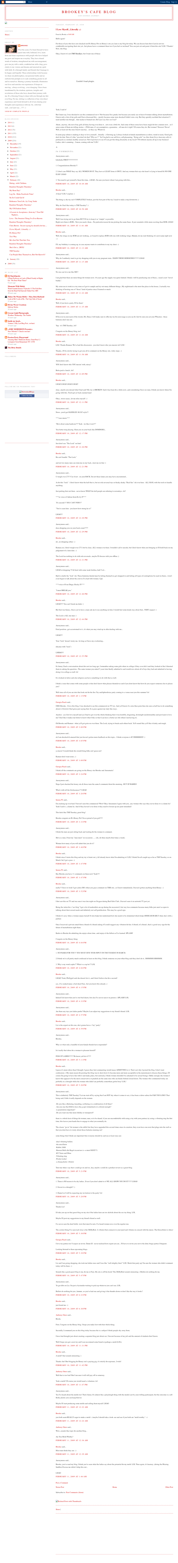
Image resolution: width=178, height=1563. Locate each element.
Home (115, 1487)
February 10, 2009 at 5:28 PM (71, 1196)
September (14, 154)
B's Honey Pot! (15, 233)
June (12, 165)
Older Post (169, 1487)
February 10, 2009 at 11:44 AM (72, 335)
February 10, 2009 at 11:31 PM (72, 1345)
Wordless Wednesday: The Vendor (19, 315)
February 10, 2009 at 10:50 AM (72, 209)
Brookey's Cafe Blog (89, 11)
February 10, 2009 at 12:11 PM (72, 402)
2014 (10, 122)
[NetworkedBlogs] (26, 391)
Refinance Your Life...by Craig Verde (23, 201)
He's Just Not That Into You (19, 240)
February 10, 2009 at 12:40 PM (72, 594)
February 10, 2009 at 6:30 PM (71, 1308)
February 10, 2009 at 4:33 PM (71, 1001)
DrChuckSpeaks (14, 276)
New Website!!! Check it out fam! (19, 331)
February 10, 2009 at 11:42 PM (72, 1365)
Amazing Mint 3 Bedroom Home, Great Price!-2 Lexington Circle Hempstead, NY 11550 (24, 340)
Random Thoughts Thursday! (20, 186)
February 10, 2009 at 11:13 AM (72, 248)
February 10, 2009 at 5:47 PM (71, 1275)
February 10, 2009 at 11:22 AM (72, 293)
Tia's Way (13, 236)
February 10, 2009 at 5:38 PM (71, 1253)
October (13, 151)
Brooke (58, 190)
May (12, 169)
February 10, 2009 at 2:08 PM (71, 727)
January (13, 259)
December (14, 143)
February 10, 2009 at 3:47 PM (71, 863)
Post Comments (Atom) (74, 1492)
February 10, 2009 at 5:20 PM (71, 1085)
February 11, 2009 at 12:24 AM (72, 1421)
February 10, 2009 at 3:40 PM (71, 847)
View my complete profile (17, 111)
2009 (10, 140)
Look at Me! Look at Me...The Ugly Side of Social (25, 299)
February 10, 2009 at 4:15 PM (71, 987)
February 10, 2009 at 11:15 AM (72, 261)
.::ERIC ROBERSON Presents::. (20, 329)
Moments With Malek (16, 286)
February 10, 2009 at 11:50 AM (72, 354)
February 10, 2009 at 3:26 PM (71, 793)
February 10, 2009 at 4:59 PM (71, 1028)
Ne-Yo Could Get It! (16, 197)
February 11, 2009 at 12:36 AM (72, 1440)
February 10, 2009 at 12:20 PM (72, 447)
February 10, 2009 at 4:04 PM (71, 942)
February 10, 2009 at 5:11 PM (71, 1059)
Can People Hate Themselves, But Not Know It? (27, 254)
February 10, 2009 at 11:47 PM (72, 1384)
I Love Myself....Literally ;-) (68, 29)
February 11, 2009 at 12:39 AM (72, 1454)
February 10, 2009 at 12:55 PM (72, 656)
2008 (10, 263)
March (12, 176)
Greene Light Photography (18, 313)
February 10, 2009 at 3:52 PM (71, 891)
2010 (10, 137)
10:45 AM (71, 34)
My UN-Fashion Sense (17, 208)
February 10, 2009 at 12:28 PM (72, 518)
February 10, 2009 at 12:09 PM (72, 374)
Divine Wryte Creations (17, 304)
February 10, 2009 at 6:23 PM (71, 1295)
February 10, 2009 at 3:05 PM (71, 740)
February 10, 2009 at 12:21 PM (72, 466)
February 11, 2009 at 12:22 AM (72, 1407)
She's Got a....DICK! (16, 247)
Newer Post (60, 1487)
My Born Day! (14, 190)
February (13, 180)
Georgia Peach (61, 702)
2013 (10, 126)
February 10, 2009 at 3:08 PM (71, 760)
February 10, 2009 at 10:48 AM (72, 183)
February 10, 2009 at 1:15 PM (71, 696)
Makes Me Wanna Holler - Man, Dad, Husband (26, 296)
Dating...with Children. (18, 183)
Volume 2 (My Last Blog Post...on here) (21, 323)
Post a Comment (62, 1482)
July (12, 162)
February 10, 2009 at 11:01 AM (72, 225)
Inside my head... (14, 321)
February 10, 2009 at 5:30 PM (71, 1233)
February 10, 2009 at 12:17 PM (72, 433)
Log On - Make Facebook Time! (21, 194)
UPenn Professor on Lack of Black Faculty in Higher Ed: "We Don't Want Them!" (25, 279)
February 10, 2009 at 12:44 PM (72, 619)
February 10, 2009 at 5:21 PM (71, 1171)
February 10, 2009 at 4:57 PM (71, 1015)
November (14, 147)
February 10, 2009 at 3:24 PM (71, 774)
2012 (10, 129)
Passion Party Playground (18, 337)
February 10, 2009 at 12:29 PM (72, 531)
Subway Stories (13, 307)
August (13, 158)
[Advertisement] (76, 1533)
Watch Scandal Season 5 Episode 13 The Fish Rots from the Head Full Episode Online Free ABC (25, 289)
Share (58, 1509)
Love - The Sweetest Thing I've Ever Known (25, 218)
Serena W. (59, 800)
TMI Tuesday (14, 251)
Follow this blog (27, 395)
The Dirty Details (14, 347)
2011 (10, 133)
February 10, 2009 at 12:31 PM (72, 560)
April (12, 172)
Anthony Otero (61, 1315)
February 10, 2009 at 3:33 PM (71, 822)
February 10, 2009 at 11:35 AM (72, 306)
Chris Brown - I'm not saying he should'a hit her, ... (28, 225)
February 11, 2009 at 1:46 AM (71, 1476)
